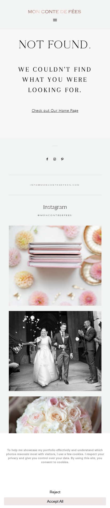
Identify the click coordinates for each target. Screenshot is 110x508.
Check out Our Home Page (55, 110)
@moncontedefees (55, 215)
